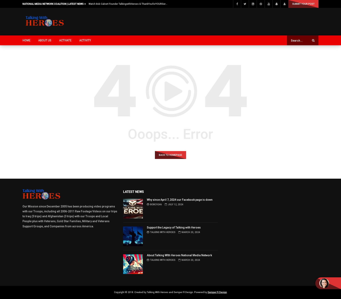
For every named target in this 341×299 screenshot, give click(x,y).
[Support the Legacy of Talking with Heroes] (133, 236)
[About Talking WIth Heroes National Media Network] (133, 264)
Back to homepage (170, 155)
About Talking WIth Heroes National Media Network (179, 255)
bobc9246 (156, 204)
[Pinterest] (261, 4)
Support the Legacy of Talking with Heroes (174, 227)
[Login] (284, 4)
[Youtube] (269, 4)
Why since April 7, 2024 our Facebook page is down (180, 199)
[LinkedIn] (253, 4)
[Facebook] (237, 4)
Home (26, 40)
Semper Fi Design (217, 292)
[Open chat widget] (328, 283)
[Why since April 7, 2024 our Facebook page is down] (133, 208)
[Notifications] (276, 4)
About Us (44, 40)
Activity (85, 40)
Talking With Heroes (162, 232)
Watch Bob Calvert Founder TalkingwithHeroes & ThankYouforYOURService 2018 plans (128, 4)
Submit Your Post (303, 4)
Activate (65, 40)
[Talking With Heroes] (44, 22)
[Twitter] (245, 4)
